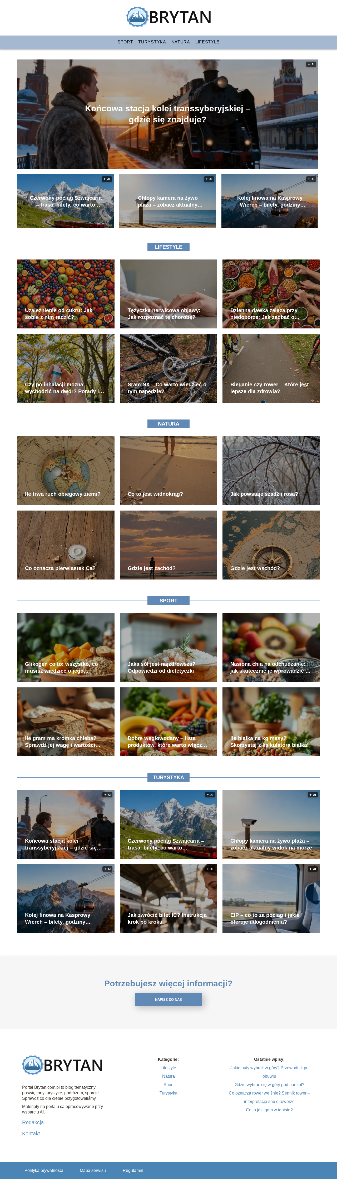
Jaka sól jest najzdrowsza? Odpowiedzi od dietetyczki (161, 667)
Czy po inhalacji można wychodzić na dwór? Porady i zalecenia (62, 388)
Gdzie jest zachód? (152, 568)
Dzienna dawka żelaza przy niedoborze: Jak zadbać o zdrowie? (264, 314)
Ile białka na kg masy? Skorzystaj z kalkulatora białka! (269, 741)
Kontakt (31, 1133)
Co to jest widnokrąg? (155, 494)
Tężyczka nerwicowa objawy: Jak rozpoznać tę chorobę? (164, 313)
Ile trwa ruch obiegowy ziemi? (63, 494)
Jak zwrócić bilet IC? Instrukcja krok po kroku (167, 918)
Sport (125, 42)
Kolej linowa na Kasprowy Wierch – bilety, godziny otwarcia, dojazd (270, 201)
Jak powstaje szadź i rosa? (264, 494)
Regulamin (133, 1170)
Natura (180, 42)
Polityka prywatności (43, 1170)
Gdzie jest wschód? (255, 568)
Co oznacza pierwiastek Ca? (60, 568)
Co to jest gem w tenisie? (269, 1110)
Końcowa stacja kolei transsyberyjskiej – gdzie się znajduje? (167, 114)
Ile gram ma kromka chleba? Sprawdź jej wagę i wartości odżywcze (60, 741)
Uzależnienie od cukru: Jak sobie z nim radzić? (58, 313)
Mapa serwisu (93, 1170)
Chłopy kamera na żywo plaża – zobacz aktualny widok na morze (168, 201)
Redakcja (33, 1122)
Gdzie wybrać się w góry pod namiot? (269, 1084)
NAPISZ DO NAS (168, 1000)
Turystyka (152, 42)
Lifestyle (207, 42)
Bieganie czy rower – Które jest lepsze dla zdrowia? (269, 388)
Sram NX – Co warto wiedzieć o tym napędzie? (167, 388)
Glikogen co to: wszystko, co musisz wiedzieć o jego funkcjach (61, 667)
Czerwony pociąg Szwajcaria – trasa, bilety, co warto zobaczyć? (66, 201)
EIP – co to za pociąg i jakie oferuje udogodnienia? (265, 918)
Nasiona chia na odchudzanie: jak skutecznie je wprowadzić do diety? (271, 667)
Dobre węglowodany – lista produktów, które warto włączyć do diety (168, 741)
